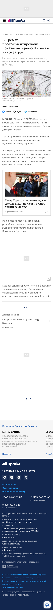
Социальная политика (11, 584)
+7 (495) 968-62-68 (40, 498)
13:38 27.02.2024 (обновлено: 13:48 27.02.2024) (23, 34)
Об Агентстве (9, 484)
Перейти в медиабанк (11, 101)
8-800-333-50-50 (11, 506)
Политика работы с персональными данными (21, 578)
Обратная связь (10, 488)
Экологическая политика (12, 587)
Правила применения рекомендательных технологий (24, 581)
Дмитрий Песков (10, 315)
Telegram (32, 111)
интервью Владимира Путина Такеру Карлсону (20, 321)
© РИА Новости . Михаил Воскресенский (19, 99)
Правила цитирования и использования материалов (24, 575)
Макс (8, 111)
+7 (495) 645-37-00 (12, 497)
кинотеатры (8, 327)
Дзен (19, 111)
